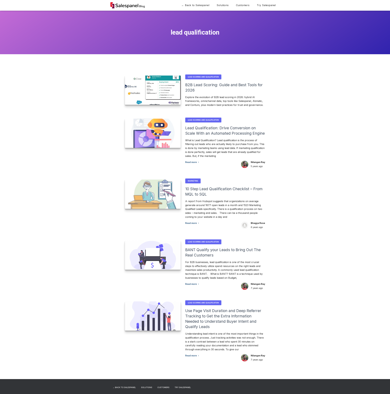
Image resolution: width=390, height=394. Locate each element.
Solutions (223, 5)
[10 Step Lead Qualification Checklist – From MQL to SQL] (153, 194)
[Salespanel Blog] (127, 5)
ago (257, 166)
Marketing (193, 181)
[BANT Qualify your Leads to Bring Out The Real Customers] (153, 255)
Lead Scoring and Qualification (203, 77)
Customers (243, 5)
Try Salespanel (266, 5)
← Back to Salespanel (195, 5)
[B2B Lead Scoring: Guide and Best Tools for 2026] (153, 90)
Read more (191, 162)
